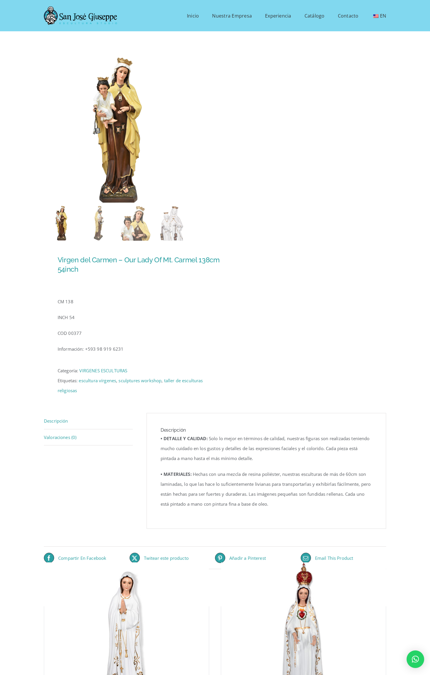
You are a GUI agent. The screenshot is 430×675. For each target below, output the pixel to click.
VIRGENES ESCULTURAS (103, 370)
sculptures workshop (139, 380)
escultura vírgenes (97, 380)
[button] (415, 659)
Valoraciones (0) (60, 437)
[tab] (88, 421)
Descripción (56, 421)
